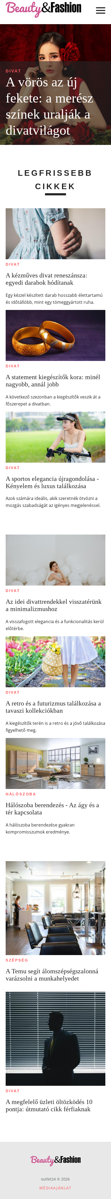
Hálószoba (21, 794)
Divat (13, 71)
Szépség (17, 960)
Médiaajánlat (55, 1187)
